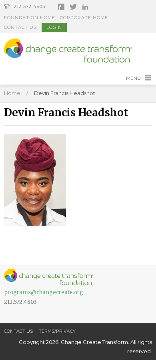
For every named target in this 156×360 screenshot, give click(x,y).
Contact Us (20, 27)
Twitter (73, 7)
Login (54, 27)
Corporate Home (84, 17)
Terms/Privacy (57, 331)
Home (12, 93)
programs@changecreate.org (43, 292)
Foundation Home (29, 17)
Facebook (61, 7)
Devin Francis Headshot (64, 93)
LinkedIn (85, 7)
